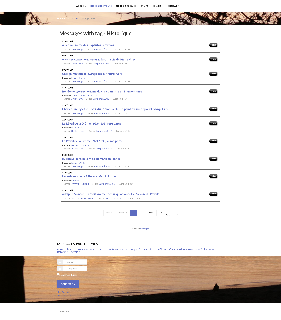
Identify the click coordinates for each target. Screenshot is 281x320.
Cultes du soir (103, 249)
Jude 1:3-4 (92, 95)
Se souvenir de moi (68, 275)
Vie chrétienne (180, 249)
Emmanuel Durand (80, 183)
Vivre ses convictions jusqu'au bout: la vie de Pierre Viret (98, 59)
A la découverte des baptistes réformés (88, 45)
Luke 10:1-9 (76, 127)
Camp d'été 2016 (102, 166)
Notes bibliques (126, 6)
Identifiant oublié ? (65, 292)
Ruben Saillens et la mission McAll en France (91, 159)
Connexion (68, 284)
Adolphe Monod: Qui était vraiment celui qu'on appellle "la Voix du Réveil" (110, 194)
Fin (161, 212)
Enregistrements (101, 6)
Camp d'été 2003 (101, 63)
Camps (144, 6)
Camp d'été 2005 (102, 81)
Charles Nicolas (78, 130)
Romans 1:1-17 (78, 180)
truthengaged (145, 229)
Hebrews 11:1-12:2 (80, 145)
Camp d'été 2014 (104, 130)
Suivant (150, 212)
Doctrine (74, 252)
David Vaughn (77, 49)
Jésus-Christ (216, 249)
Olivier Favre (77, 63)
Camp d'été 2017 (107, 183)
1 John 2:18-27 (78, 95)
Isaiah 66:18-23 (78, 163)
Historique (74, 249)
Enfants (195, 249)
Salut (204, 249)
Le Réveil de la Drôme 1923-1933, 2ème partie (92, 141)
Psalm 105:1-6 (78, 78)
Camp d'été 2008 (101, 98)
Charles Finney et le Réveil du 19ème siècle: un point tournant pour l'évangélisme (115, 109)
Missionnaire (122, 249)
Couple (134, 249)
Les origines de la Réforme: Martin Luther (89, 176)
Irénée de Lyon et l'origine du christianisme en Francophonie (102, 91)
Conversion (146, 249)
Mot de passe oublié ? (67, 295)
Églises (157, 6)
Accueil (81, 6)
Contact (173, 6)
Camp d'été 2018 (113, 198)
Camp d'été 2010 (102, 113)
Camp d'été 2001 (102, 49)
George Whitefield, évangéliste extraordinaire (92, 74)
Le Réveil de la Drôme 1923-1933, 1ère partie (92, 123)
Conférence (161, 249)
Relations (87, 249)
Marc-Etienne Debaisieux (83, 198)
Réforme (62, 252)
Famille (62, 249)
